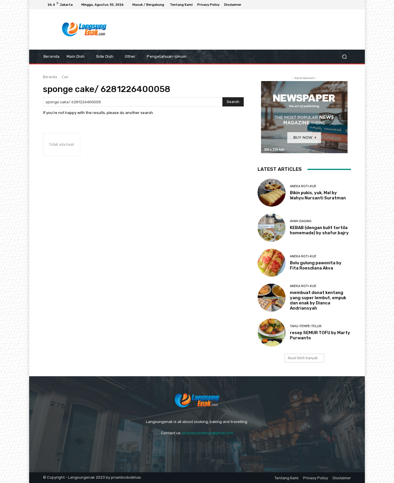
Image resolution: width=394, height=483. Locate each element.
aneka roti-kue (303, 186)
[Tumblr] (220, 447)
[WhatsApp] (340, 4)
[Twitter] (235, 447)
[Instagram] (333, 4)
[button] (344, 56)
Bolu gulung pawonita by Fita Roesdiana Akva (316, 265)
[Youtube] (347, 4)
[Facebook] (326, 4)
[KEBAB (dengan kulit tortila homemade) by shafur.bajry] (272, 228)
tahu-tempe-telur (306, 326)
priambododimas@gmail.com (207, 433)
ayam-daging (301, 221)
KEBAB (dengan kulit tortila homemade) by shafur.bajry (319, 230)
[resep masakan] (84, 29)
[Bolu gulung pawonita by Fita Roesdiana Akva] (272, 263)
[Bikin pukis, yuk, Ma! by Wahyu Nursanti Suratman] (272, 193)
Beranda (50, 76)
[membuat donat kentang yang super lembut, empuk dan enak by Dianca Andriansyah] (272, 298)
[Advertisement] (245, 29)
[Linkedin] (189, 447)
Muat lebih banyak (303, 357)
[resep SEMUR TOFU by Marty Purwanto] (272, 333)
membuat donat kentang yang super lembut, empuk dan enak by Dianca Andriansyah (318, 300)
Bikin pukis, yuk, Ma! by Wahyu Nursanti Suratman (318, 195)
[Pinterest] (204, 447)
